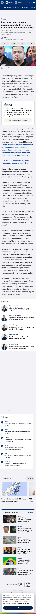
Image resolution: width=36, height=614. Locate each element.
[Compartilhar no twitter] (22, 43)
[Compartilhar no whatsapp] (5, 43)
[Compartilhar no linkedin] (31, 43)
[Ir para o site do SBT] (28, 585)
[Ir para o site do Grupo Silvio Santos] (15, 585)
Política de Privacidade (21, 603)
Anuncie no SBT (18, 590)
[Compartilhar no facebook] (14, 43)
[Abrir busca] (30, 2)
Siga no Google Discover (19, 120)
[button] (14, 494)
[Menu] (34, 2)
